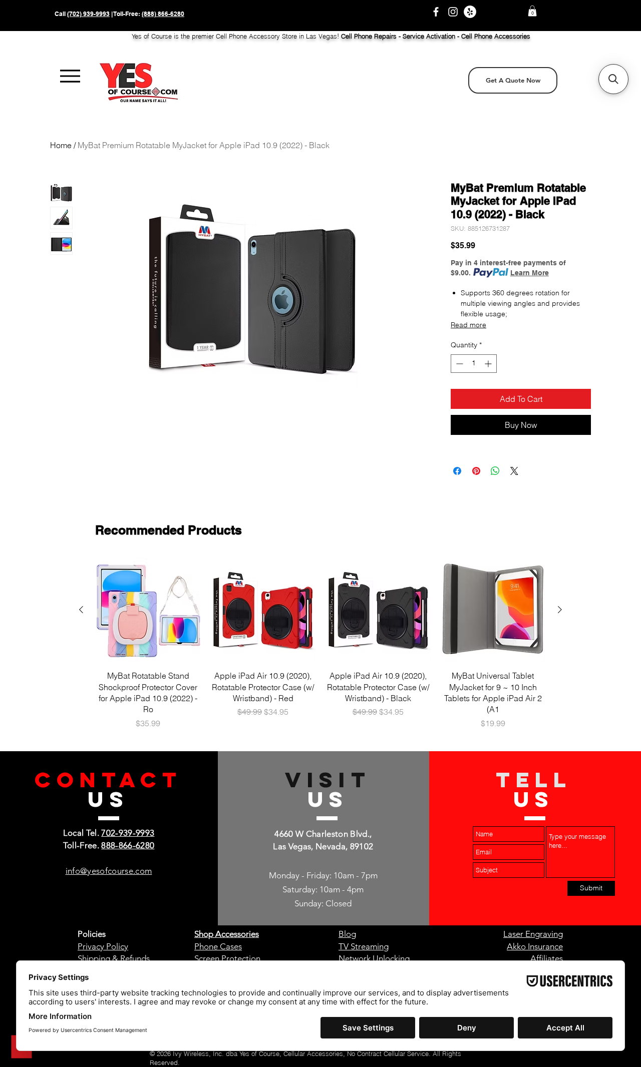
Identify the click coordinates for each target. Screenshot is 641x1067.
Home (61, 145)
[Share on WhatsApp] (495, 471)
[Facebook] (436, 12)
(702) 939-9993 (88, 14)
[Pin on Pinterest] (476, 471)
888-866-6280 (127, 845)
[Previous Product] (81, 610)
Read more (468, 324)
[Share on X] (514, 471)
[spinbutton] (474, 363)
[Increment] (489, 363)
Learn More (529, 273)
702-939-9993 (127, 833)
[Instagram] (453, 12)
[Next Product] (560, 610)
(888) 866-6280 (163, 14)
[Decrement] (458, 363)
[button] (532, 11)
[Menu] (70, 76)
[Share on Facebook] (457, 471)
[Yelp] (470, 12)
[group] (320, 643)
